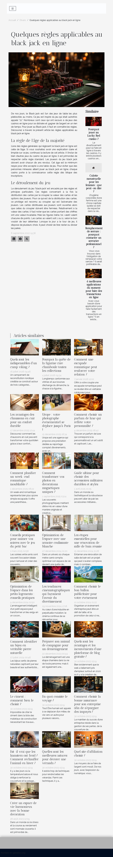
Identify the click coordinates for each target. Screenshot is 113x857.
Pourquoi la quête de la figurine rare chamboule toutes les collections (56, 365)
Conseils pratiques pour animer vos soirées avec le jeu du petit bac (22, 540)
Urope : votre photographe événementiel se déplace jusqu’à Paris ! (56, 422)
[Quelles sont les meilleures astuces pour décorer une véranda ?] (56, 739)
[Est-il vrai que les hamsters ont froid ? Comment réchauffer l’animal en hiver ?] (24, 739)
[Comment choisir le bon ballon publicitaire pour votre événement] (88, 574)
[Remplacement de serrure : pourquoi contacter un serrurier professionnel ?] (93, 220)
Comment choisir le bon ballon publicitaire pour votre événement (87, 592)
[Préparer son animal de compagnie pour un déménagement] (56, 629)
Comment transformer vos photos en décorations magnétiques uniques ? (53, 482)
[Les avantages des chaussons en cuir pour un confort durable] (24, 402)
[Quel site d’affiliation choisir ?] (88, 739)
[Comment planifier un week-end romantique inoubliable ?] (24, 460)
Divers (23, 20)
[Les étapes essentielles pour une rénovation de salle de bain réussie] (88, 522)
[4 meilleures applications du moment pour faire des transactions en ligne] (93, 273)
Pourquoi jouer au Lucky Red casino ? (93, 134)
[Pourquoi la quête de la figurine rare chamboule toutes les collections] (56, 347)
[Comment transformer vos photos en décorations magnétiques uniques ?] (56, 460)
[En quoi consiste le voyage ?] (56, 684)
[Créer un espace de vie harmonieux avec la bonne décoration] (24, 790)
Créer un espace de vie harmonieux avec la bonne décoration (23, 808)
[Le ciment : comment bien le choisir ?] (24, 684)
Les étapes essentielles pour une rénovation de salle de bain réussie (88, 540)
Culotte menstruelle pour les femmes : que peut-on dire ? (94, 183)
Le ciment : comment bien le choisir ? (21, 700)
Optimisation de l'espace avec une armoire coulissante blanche (55, 540)
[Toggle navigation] (12, 8)
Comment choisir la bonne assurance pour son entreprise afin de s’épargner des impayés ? (87, 704)
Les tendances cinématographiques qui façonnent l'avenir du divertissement (56, 594)
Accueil (12, 20)
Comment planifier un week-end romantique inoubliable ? (23, 478)
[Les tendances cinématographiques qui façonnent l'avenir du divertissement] (56, 574)
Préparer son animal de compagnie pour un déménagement (56, 645)
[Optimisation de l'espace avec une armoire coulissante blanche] (56, 522)
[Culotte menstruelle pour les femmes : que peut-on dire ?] (93, 167)
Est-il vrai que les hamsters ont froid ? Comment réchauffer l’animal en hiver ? (24, 757)
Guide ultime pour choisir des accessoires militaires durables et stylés (88, 478)
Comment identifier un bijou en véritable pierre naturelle (23, 647)
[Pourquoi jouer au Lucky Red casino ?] (93, 121)
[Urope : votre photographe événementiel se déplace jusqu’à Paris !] (56, 402)
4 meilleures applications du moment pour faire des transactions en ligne (94, 289)
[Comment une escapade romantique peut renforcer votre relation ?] (88, 347)
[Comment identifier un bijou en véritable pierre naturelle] (24, 629)
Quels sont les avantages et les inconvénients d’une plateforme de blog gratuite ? (87, 649)
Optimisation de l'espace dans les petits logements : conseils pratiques (22, 592)
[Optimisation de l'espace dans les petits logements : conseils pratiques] (24, 574)
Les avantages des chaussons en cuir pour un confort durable (22, 420)
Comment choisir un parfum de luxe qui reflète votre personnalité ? (88, 420)
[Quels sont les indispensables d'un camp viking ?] (24, 347)
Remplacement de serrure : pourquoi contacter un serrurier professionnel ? (94, 238)
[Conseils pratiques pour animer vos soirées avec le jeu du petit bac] (24, 522)
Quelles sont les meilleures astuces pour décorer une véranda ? (54, 757)
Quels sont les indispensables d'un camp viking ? (23, 363)
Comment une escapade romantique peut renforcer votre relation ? (85, 367)
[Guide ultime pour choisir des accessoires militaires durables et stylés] (88, 460)
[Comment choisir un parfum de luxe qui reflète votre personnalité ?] (88, 402)
